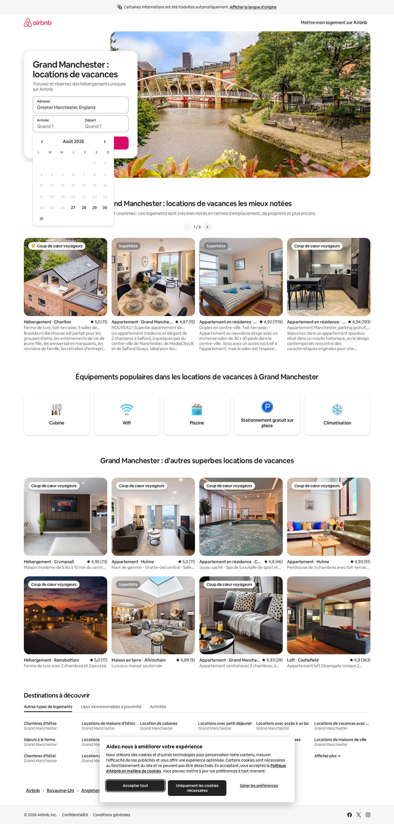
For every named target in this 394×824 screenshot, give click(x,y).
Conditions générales (111, 814)
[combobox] (80, 107)
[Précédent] (187, 227)
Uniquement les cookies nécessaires (197, 788)
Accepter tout (135, 785)
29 (94, 207)
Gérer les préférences (259, 785)
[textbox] (56, 126)
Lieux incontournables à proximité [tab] (111, 706)
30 (105, 207)
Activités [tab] (158, 706)
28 (84, 207)
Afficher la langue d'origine (253, 7)
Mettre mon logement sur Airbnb (334, 22)
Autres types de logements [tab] (48, 706)
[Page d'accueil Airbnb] (37, 22)
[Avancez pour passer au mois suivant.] (104, 141)
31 (41, 218)
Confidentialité (75, 814)
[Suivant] (207, 227)
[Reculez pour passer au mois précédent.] (42, 141)
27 (73, 207)
